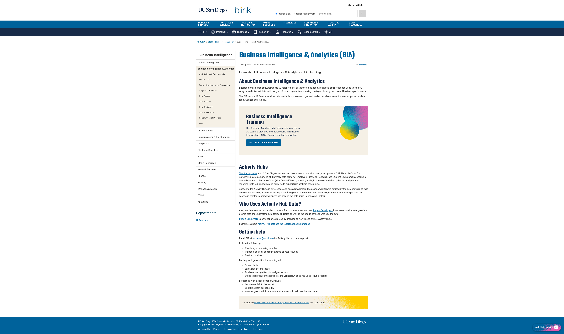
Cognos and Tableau (208, 90)
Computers (203, 143)
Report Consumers (248, 219)
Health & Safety (333, 23)
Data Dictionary (206, 107)
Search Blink (284, 14)
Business (242, 32)
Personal (221, 32)
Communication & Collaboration (214, 137)
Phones (202, 176)
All (330, 32)
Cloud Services (205, 130)
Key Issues (245, 329)
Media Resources (207, 163)
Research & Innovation (311, 23)
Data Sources (205, 101)
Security (202, 182)
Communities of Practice (210, 118)
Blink (243, 12)
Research (286, 32)
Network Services (207, 169)
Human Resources (268, 23)
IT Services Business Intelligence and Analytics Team (281, 302)
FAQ (201, 123)
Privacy (216, 329)
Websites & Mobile (208, 189)
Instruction (263, 32)
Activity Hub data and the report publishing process (284, 224)
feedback (363, 65)
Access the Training (263, 142)
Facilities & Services (226, 23)
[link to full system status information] (344, 5)
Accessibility (204, 329)
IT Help (201, 195)
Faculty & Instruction (248, 23)
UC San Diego (212, 12)
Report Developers (323, 210)
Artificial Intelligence (208, 62)
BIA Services (204, 79)
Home (217, 42)
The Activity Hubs (248, 173)
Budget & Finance (203, 23)
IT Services (289, 22)
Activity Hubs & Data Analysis (212, 74)
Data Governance (206, 112)
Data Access (204, 96)
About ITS (203, 202)
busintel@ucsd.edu (263, 238)
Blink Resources (355, 23)
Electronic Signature (208, 150)
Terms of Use (230, 329)
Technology (229, 42)
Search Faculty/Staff (305, 14)
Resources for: (310, 32)
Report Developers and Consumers (214, 85)
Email (200, 156)
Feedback (258, 329)
